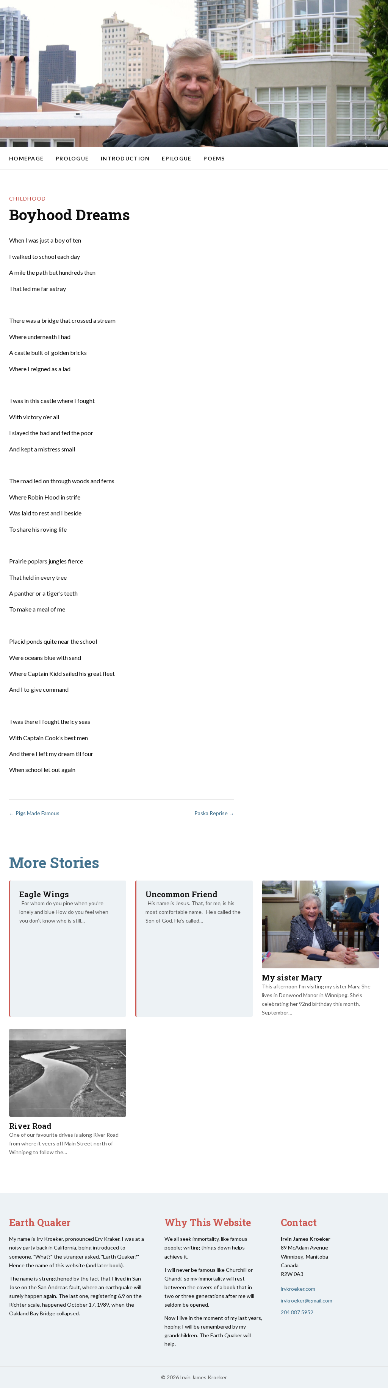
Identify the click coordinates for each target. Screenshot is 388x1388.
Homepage (26, 158)
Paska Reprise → (214, 813)
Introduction (125, 158)
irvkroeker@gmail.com (306, 1300)
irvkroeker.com (298, 1288)
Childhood (27, 198)
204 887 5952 (297, 1312)
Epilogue (176, 158)
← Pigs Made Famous (34, 813)
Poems (214, 158)
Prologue (72, 158)
